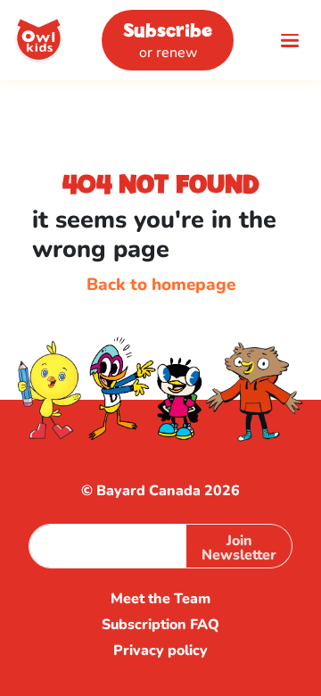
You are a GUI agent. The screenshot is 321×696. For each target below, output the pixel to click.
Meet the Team (160, 599)
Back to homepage (160, 284)
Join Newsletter (239, 548)
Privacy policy (160, 650)
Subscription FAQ (160, 625)
